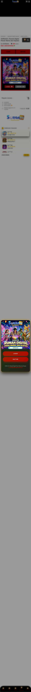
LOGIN (15, 353)
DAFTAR (15, 359)
